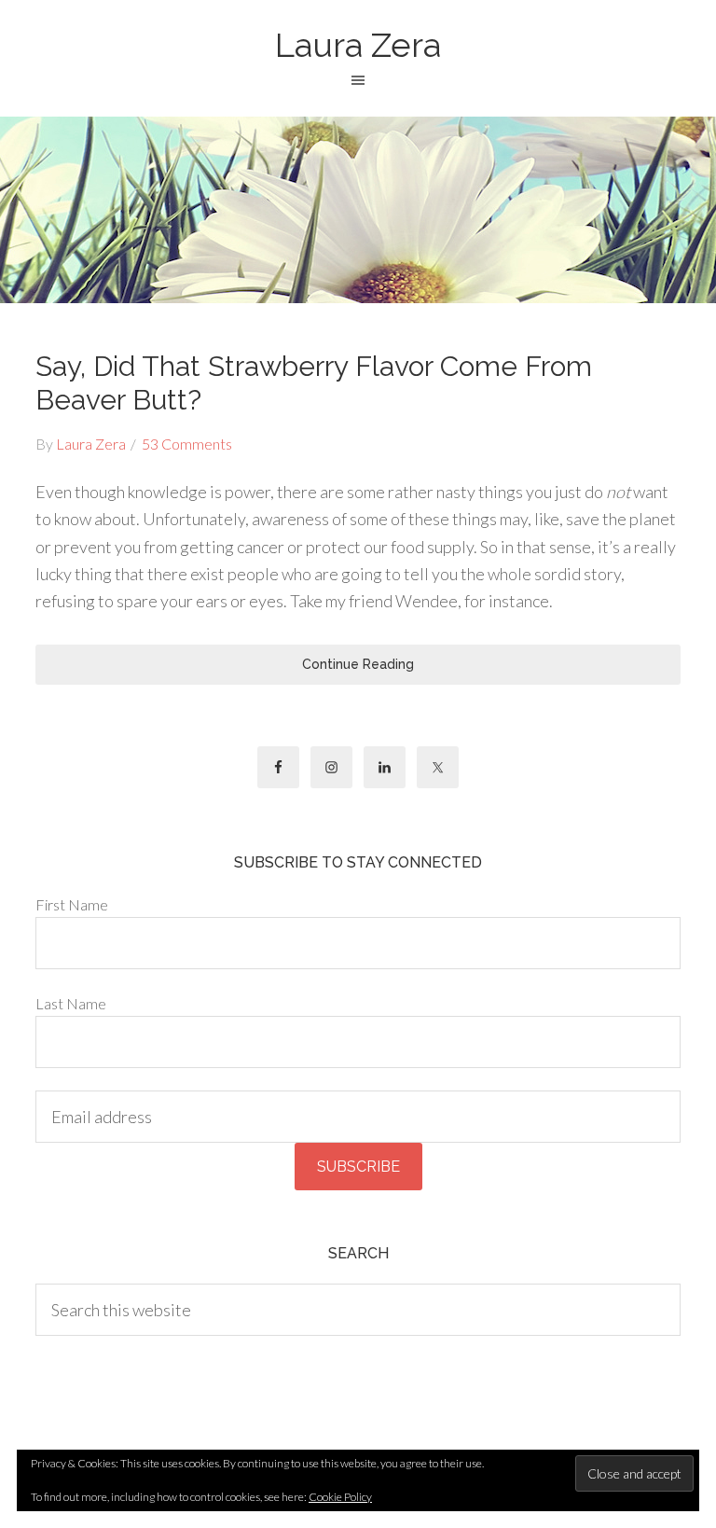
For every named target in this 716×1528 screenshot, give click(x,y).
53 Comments (187, 443)
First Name (71, 904)
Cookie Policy (340, 1497)
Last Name (70, 1003)
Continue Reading (358, 664)
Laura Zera (358, 44)
